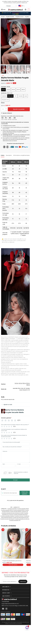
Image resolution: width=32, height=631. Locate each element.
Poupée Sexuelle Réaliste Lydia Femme (12, 560)
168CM (23, 89)
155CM (13, 89)
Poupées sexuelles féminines (20, 514)
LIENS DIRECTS (5, 586)
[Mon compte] (25, 10)
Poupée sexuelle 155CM (18, 510)
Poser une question (25, 493)
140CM (3, 89)
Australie (4, 96)
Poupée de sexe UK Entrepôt (7, 519)
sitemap (24, 623)
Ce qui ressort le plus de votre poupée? (11, 442)
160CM (18, 89)
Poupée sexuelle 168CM (15, 511)
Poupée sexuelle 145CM (7, 510)
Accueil (2, 16)
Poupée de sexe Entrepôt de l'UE (20, 517)
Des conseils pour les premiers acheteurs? (12, 446)
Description (9, 155)
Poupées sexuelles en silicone (22, 519)
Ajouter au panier (19, 109)
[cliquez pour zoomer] (16, 41)
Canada (20, 96)
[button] (28, 10)
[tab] (2, 155)
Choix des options (13, 564)
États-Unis (10, 96)
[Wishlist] (23, 530)
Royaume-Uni (5, 99)
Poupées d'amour (19, 516)
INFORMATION (5, 590)
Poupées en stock (19, 16)
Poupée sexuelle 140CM (23, 508)
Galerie (2, 155)
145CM (8, 89)
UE (15, 96)
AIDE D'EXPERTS (6, 596)
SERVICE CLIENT (6, 593)
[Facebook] (3, 608)
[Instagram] (6, 608)
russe (25, 96)
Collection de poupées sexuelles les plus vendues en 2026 (15, 512)
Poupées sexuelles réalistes (7, 516)
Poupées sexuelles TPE (14, 520)
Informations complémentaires (21, 155)
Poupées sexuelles (10, 16)
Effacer (3, 102)
